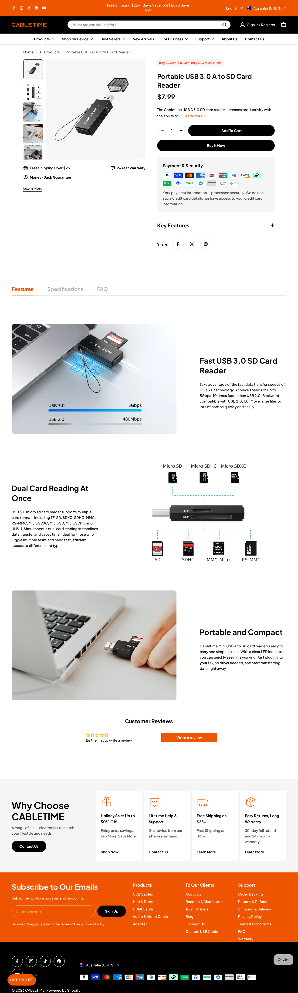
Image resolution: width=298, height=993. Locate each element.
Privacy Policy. (94, 924)
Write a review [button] (189, 737)
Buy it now (216, 145)
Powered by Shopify (63, 990)
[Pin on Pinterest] (205, 244)
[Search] (224, 24)
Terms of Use (70, 924)
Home (28, 52)
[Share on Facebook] (177, 244)
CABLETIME (34, 990)
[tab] (22, 290)
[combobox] (149, 25)
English (232, 8)
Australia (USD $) (267, 8)
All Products (49, 52)
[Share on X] (191, 244)
